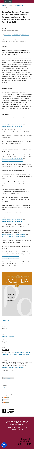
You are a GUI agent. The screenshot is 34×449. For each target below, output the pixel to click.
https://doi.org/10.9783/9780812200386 (12, 219)
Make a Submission (8, 378)
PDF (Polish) (7, 320)
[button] (4, 445)
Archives (9, 5)
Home (3, 5)
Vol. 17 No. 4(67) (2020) (18, 5)
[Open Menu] (1, 1)
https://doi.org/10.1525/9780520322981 (12, 159)
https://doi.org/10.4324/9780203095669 (12, 124)
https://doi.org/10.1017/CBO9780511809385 (13, 234)
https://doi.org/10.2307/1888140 (10, 256)
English (4, 388)
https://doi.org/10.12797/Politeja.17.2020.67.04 (16, 35)
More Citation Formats (8, 370)
